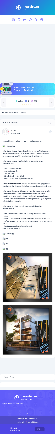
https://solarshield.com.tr (13, 184)
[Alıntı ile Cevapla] (51, 123)
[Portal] (19, 19)
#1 (49, 123)
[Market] (41, 19)
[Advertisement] (27, 53)
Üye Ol (39, 429)
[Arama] (36, 19)
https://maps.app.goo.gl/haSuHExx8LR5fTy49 (33, 219)
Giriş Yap (15, 429)
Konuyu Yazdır (9, 377)
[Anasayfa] (13, 19)
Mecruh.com (33, 419)
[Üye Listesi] (30, 19)
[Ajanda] (25, 19)
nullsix (13, 130)
